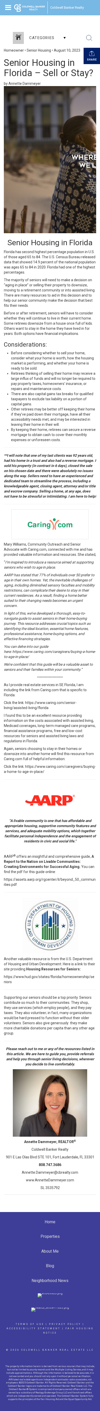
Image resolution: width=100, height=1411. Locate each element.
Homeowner (14, 50)
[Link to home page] (29, 7)
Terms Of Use (30, 1324)
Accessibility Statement (33, 1328)
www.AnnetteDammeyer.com (50, 1180)
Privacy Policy (65, 1324)
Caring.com (37, 549)
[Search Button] (89, 38)
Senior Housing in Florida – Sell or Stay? (48, 67)
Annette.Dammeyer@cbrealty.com (50, 1172)
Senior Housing (39, 50)
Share (92, 59)
